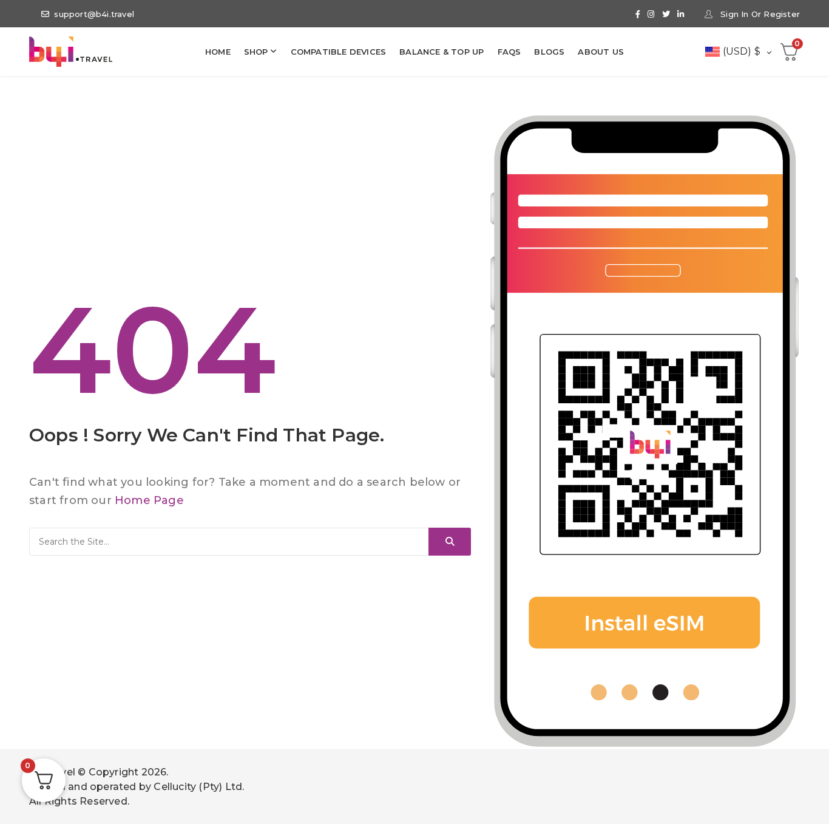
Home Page (149, 500)
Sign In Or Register (759, 14)
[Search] (449, 542)
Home (218, 51)
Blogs (549, 51)
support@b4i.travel (94, 14)
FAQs (509, 51)
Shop (256, 51)
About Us (601, 51)
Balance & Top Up (441, 51)
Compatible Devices (339, 51)
